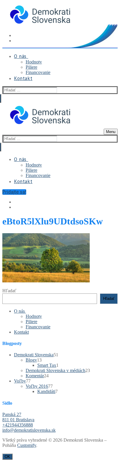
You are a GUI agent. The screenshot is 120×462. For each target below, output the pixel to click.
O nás (19, 311)
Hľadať (9, 290)
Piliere (31, 321)
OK (7, 456)
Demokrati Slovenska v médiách (55, 370)
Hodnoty (34, 316)
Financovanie (38, 326)
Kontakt (21, 332)
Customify (26, 445)
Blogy (31, 359)
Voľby (20, 380)
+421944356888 (17, 424)
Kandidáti (46, 391)
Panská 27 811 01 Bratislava (18, 417)
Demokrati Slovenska (34, 354)
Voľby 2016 (37, 386)
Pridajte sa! (14, 192)
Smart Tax (46, 365)
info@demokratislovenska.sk (29, 430)
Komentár (35, 375)
